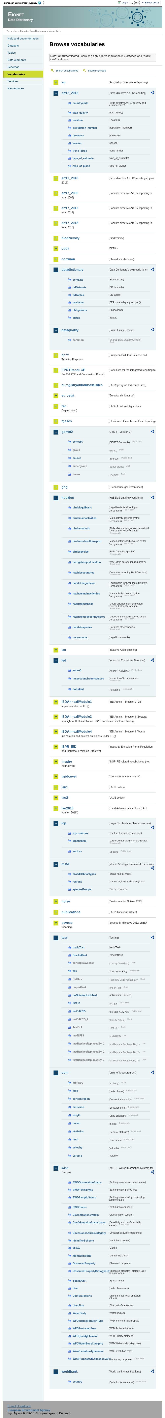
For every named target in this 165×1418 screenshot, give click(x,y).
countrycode (80, 103)
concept (77, 441)
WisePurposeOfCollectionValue (90, 1358)
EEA (24, 3)
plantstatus (79, 840)
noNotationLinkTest (85, 995)
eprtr (65, 355)
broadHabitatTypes (84, 873)
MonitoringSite (82, 1255)
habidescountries (83, 572)
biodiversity (70, 238)
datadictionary (73, 269)
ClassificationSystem (86, 1214)
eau (75, 970)
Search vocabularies (67, 70)
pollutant (78, 689)
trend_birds (80, 150)
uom (65, 1072)
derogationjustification (87, 562)
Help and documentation (23, 38)
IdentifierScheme (83, 1240)
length (76, 1115)
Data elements (16, 59)
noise (66, 901)
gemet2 (67, 432)
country (77, 1381)
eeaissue (78, 302)
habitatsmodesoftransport (89, 616)
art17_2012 (70, 208)
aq (63, 82)
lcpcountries (80, 833)
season (77, 143)
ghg (65, 487)
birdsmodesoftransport (87, 541)
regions (77, 881)
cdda (65, 248)
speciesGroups (82, 889)
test (64, 937)
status (76, 317)
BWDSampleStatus (84, 1197)
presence (78, 135)
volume (77, 1155)
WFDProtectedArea (84, 1328)
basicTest (78, 947)
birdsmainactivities (84, 518)
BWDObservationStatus (87, 1182)
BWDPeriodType (83, 1189)
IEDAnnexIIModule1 (77, 701)
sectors (77, 851)
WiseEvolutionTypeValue (88, 1351)
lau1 (65, 787)
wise (65, 1168)
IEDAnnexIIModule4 (77, 731)
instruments (80, 637)
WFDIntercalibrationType (88, 1320)
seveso (67, 922)
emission (78, 1107)
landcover (69, 776)
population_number (85, 127)
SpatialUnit (79, 1280)
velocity (77, 1147)
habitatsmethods (83, 603)
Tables (11, 52)
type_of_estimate (83, 158)
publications (71, 912)
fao (64, 406)
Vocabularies (16, 74)
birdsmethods (81, 528)
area (75, 1090)
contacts (78, 279)
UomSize (78, 1305)
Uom (75, 1288)
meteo (76, 1123)
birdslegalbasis (82, 507)
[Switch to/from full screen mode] (137, 3)
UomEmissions (82, 1295)
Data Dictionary (38, 31)
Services (12, 81)
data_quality (80, 112)
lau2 (65, 797)
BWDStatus (80, 1207)
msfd (65, 864)
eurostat (68, 395)
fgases (67, 421)
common (68, 259)
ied (64, 660)
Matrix (76, 1248)
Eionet (23, 31)
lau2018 (67, 808)
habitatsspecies (82, 627)
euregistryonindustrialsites (82, 385)
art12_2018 (70, 178)
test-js (76, 1002)
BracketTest (80, 955)
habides (68, 497)
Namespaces (15, 88)
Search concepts (97, 70)
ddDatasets (79, 287)
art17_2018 (70, 223)
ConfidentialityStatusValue (89, 1222)
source (77, 458)
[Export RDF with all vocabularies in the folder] (152, 93)
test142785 (79, 1011)
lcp (64, 823)
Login (125, 2)
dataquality (70, 330)
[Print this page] (132, 3)
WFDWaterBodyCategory (88, 1343)
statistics (78, 1131)
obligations (80, 310)
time (75, 1139)
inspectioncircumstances (88, 678)
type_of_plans (81, 165)
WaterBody (79, 1313)
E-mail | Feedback (19, 1406)
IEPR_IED (69, 746)
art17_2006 (70, 193)
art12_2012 (70, 93)
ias (64, 649)
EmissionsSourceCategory (89, 1232)
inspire (67, 761)
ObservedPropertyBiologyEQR (90, 1271)
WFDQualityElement (85, 1336)
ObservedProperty (84, 1263)
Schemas (13, 66)
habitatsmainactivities (86, 593)
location (78, 120)
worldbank (70, 1371)
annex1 (77, 670)
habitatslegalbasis (84, 583)
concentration (81, 1098)
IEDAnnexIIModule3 (77, 716)
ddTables (78, 295)
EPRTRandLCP (73, 370)
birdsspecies (81, 551)
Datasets (13, 45)
